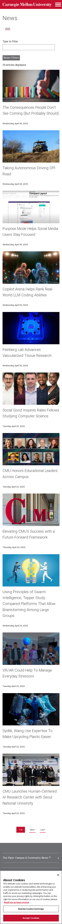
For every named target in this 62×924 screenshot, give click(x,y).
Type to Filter (10, 41)
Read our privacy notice (16, 902)
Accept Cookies (31, 917)
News (10, 18)
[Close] (58, 874)
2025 (7, 28)
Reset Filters (11, 57)
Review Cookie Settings (31, 908)
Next (32, 830)
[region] (31, 897)
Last (43, 830)
